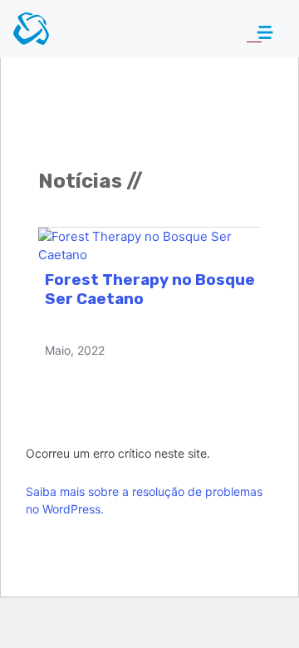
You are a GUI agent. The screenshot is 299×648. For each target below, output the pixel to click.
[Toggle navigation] (255, 32)
